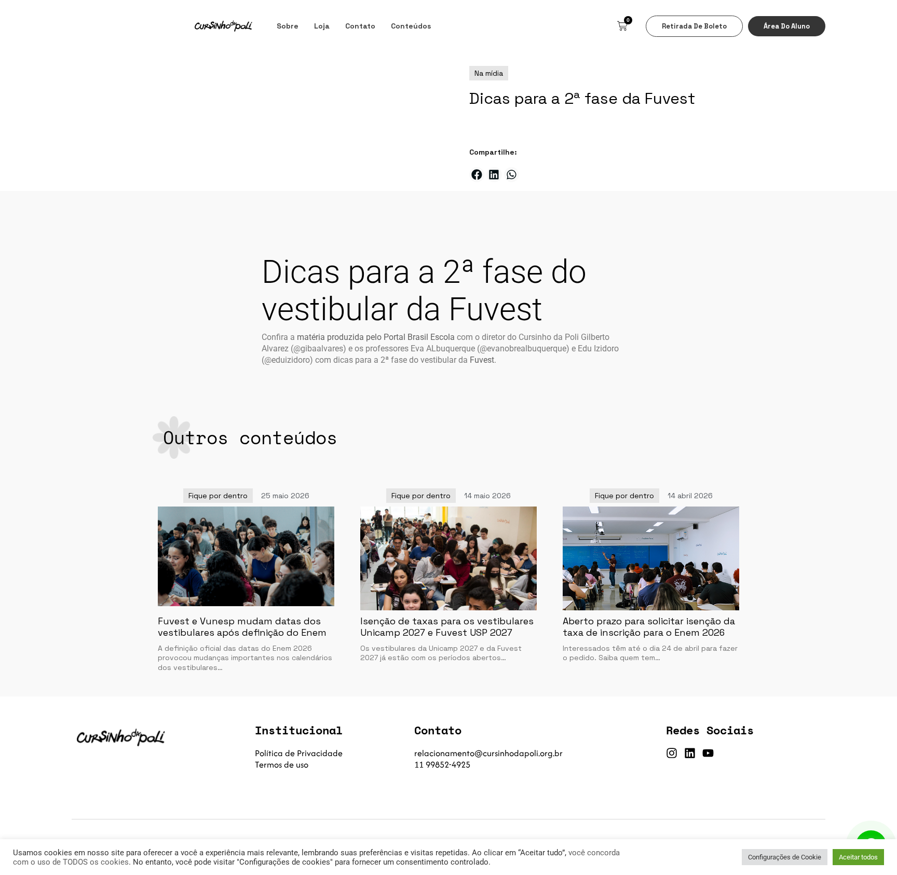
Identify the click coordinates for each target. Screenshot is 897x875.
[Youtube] (708, 753)
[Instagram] (671, 753)
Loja (322, 26)
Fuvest (482, 360)
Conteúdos (411, 26)
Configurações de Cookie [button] (784, 857)
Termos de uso (281, 764)
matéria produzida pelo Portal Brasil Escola (376, 337)
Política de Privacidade (299, 753)
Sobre (287, 26)
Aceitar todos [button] (858, 857)
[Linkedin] (690, 753)
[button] (476, 174)
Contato (360, 26)
